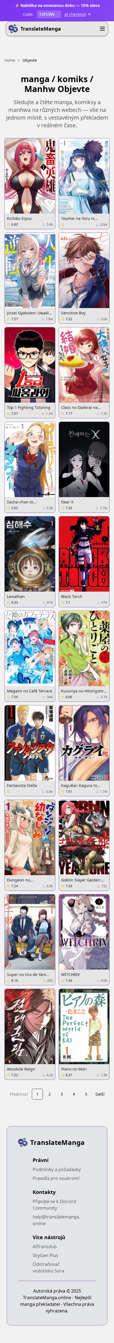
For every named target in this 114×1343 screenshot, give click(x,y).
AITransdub (45, 1247)
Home (9, 60)
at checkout (75, 14)
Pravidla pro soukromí (56, 1178)
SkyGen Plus (45, 1255)
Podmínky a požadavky (57, 1169)
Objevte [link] (29, 60)
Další (100, 1094)
